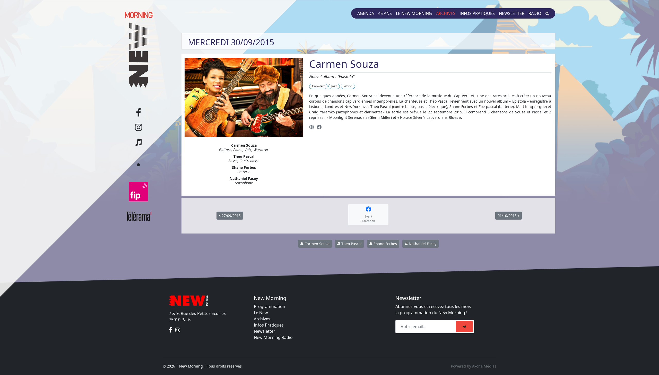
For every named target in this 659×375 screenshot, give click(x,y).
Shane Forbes (384, 243)
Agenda (365, 13)
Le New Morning (414, 13)
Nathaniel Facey (422, 243)
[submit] (464, 326)
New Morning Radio (273, 337)
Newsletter (511, 13)
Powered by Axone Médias (473, 366)
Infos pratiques (477, 13)
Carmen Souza (317, 243)
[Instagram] (177, 330)
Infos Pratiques (269, 325)
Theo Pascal (351, 243)
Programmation (269, 306)
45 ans (385, 13)
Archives (445, 13)
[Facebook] (319, 126)
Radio (534, 13)
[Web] (311, 126)
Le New (261, 312)
